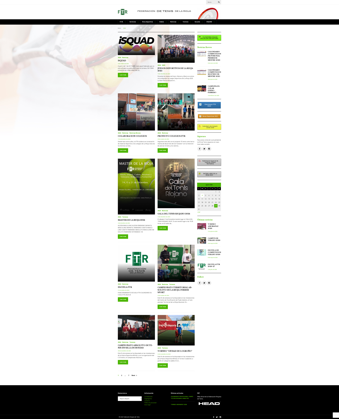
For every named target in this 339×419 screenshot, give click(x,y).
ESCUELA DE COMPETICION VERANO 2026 (214, 252)
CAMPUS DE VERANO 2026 (214, 239)
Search (219, 2)
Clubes (161, 22)
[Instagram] (209, 149)
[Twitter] (204, 149)
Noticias (173, 22)
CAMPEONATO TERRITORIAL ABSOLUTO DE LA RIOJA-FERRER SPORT (175, 289)
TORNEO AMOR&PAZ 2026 (213, 226)
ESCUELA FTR (125, 287)
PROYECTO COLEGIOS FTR (171, 136)
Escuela (197, 22)
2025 (163, 65)
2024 (119, 57)
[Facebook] (199, 149)
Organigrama (148, 398)
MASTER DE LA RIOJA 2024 (131, 220)
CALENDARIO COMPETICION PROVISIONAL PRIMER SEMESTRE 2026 (214, 56)
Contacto (147, 400)
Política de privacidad (150, 403)
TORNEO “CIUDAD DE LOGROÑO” (175, 351)
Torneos (185, 22)
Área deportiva (147, 22)
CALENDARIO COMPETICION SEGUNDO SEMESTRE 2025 (214, 73)
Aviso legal (147, 405)
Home (119, 28)
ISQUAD (209, 22)
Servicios (133, 22)
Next (135, 375)
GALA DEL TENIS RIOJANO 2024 (174, 214)
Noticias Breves (135, 133)
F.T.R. (121, 22)
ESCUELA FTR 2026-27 (214, 265)
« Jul (198, 212)
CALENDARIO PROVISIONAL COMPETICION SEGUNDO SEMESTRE (182, 397)
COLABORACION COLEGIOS (132, 136)
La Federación (148, 396)
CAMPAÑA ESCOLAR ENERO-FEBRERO (214, 89)
